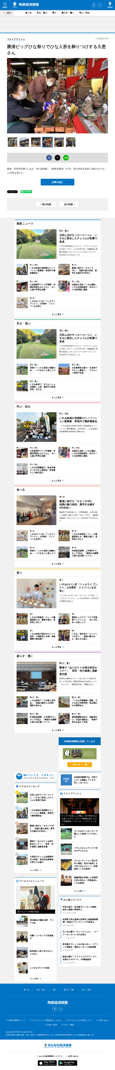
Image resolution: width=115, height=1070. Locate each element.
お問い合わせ (104, 1020)
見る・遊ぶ (42, 12)
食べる (28, 12)
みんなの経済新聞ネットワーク (57, 1046)
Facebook (93, 5)
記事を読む (57, 182)
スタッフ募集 (69, 1025)
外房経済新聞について (16, 1020)
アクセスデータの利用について (80, 1020)
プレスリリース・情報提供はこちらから (47, 1020)
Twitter (100, 5)
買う (54, 12)
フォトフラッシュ (16, 39)
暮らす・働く (68, 12)
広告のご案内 (52, 1025)
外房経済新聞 (25, 5)
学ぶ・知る (84, 12)
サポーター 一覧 (79, 764)
